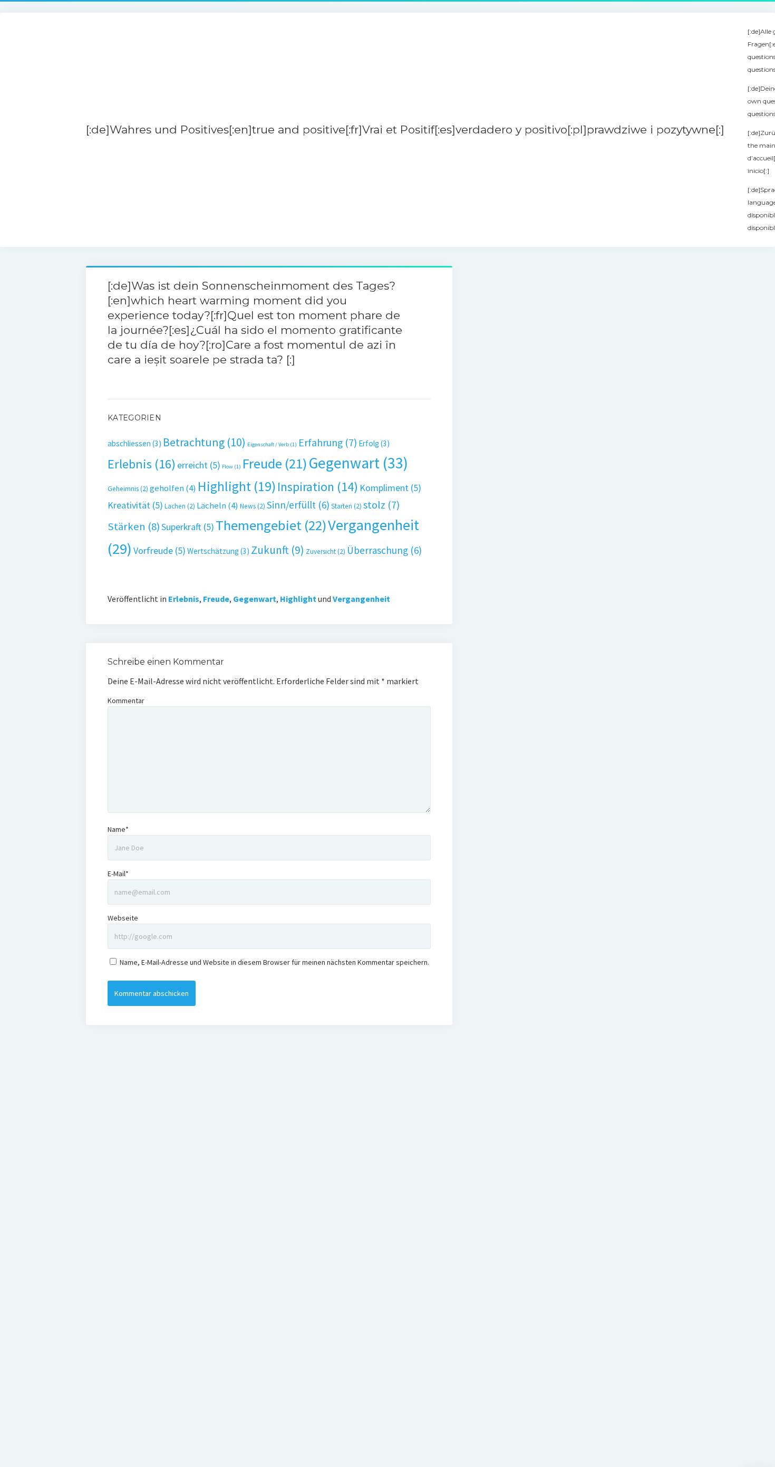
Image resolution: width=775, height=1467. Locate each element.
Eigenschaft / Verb (272, 444)
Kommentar (126, 700)
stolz (381, 504)
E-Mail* (118, 873)
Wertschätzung (218, 551)
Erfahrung (327, 442)
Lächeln (217, 505)
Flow (231, 466)
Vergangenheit (361, 598)
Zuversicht (325, 551)
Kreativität (135, 505)
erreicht (198, 465)
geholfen (173, 488)
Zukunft (277, 550)
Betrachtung (204, 442)
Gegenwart (358, 463)
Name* (118, 829)
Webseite (123, 918)
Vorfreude (159, 550)
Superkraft (187, 527)
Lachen (179, 506)
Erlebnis (142, 464)
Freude (275, 463)
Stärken (134, 526)
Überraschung (384, 550)
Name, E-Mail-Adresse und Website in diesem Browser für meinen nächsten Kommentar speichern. (274, 962)
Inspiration (317, 486)
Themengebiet (271, 525)
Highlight (237, 486)
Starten (346, 506)
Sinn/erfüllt (298, 504)
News (252, 506)
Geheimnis (128, 488)
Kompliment (390, 488)
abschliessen (134, 443)
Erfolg (374, 443)
